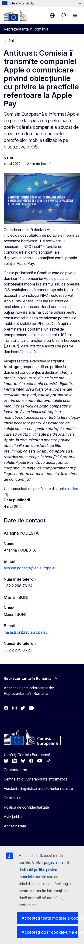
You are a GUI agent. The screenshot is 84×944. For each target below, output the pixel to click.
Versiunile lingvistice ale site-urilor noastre (38, 788)
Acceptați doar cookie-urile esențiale (49, 932)
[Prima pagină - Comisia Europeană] (15, 15)
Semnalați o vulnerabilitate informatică (35, 779)
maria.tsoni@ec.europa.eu (26, 632)
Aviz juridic (13, 816)
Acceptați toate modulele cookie (49, 918)
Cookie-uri (12, 798)
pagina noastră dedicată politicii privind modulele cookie (44, 869)
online (73, 488)
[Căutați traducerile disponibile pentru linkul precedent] (7, 494)
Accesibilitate (15, 826)
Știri (11, 41)
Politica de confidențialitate (26, 807)
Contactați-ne (15, 769)
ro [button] (53, 15)
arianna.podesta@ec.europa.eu (30, 568)
